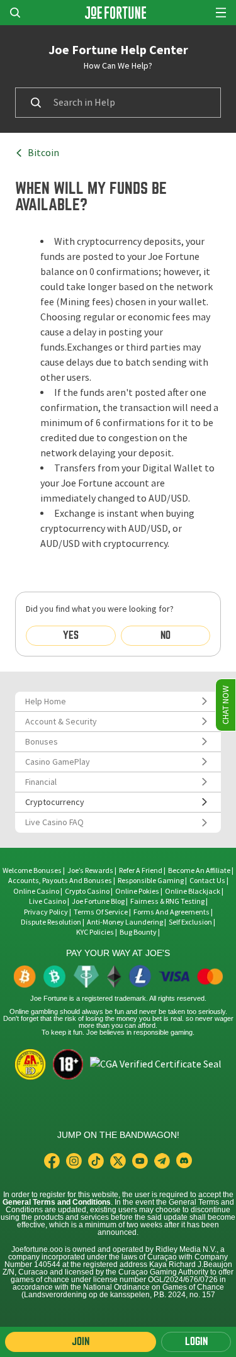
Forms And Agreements (171, 912)
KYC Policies (95, 932)
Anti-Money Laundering (125, 922)
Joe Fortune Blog (98, 901)
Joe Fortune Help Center (118, 50)
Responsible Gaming (151, 880)
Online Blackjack (192, 891)
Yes (71, 635)
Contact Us (208, 880)
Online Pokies (137, 891)
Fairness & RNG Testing (168, 901)
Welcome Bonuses (32, 870)
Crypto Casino (87, 891)
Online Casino (36, 891)
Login (196, 1341)
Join (80, 1341)
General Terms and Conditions (57, 1202)
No (165, 635)
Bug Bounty (138, 932)
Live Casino (47, 901)
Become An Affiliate (199, 870)
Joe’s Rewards (90, 870)
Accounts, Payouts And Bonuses (60, 880)
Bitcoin (43, 153)
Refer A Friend (140, 870)
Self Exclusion (190, 922)
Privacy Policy (46, 912)
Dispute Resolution (51, 922)
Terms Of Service (101, 912)
